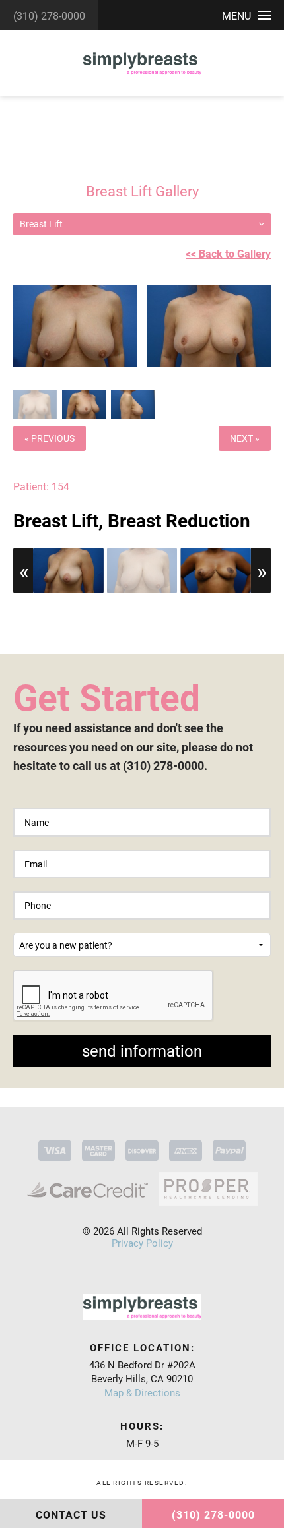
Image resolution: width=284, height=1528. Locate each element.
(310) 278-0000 (49, 15)
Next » (245, 438)
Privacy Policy (142, 1243)
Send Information (142, 1050)
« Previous (49, 438)
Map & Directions (142, 1392)
